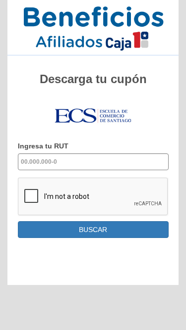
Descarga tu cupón (93, 79)
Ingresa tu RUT (43, 146)
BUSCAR (93, 230)
